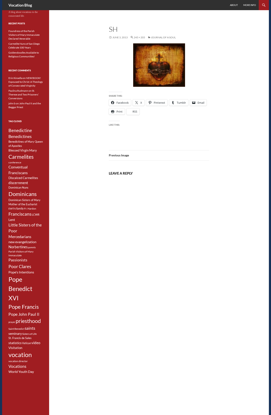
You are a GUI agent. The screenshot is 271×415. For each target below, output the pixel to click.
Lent (11, 220)
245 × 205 (139, 37)
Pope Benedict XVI (20, 289)
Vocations (17, 366)
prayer (11, 322)
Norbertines (18, 247)
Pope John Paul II (23, 314)
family (20, 208)
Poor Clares (19, 266)
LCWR (35, 214)
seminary (15, 333)
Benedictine (20, 130)
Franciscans (19, 213)
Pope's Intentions (21, 272)
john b (11, 103)
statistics (15, 343)
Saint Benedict (16, 328)
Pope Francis (23, 306)
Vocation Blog (20, 5)
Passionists (17, 260)
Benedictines (20, 136)
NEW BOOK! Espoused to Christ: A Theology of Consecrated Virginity (25, 81)
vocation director (18, 361)
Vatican (26, 343)
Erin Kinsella (15, 78)
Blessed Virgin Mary (22, 150)
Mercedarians (19, 236)
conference (14, 162)
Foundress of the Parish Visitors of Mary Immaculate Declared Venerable (24, 34)
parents (32, 247)
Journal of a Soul (163, 37)
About (234, 5)
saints (30, 328)
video (36, 343)
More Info (249, 5)
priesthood (28, 321)
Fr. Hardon (30, 208)
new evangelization (22, 242)
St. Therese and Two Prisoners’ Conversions (23, 94)
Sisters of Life (29, 333)
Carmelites (21, 156)
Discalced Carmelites (23, 178)
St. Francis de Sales (20, 338)
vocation (20, 354)
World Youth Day (21, 372)
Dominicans (22, 193)
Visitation (15, 348)
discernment (18, 183)
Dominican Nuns (18, 187)
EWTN (12, 208)
